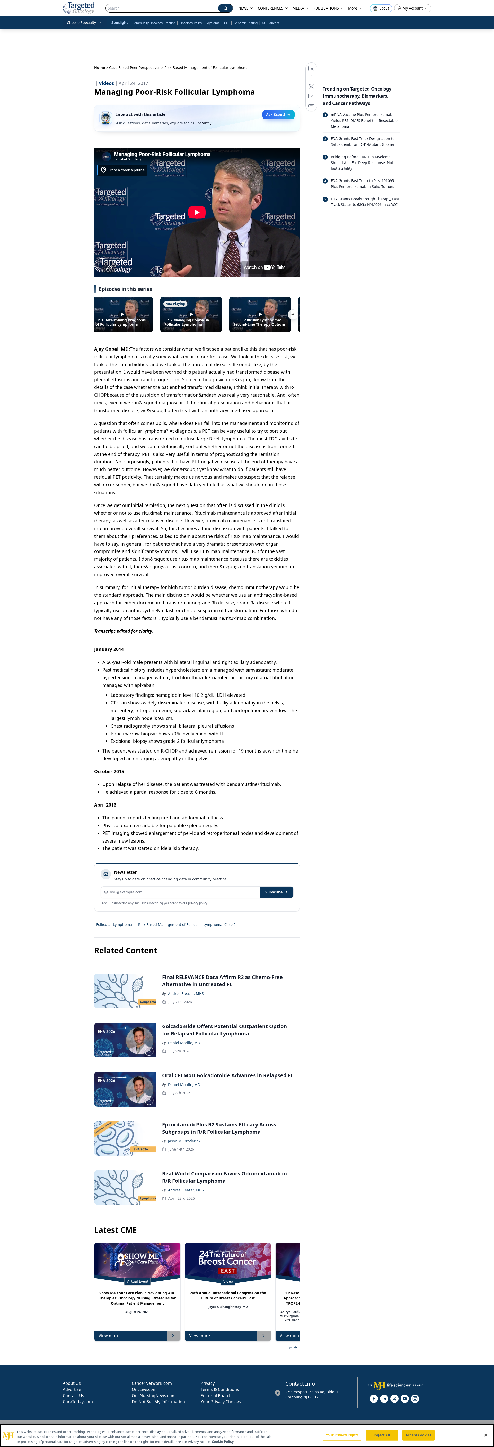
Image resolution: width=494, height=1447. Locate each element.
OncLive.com (144, 1389)
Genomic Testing (246, 23)
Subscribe (274, 892)
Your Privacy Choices (221, 1402)
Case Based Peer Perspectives (134, 67)
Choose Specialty (81, 22)
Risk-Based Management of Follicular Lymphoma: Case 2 (187, 924)
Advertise (72, 1389)
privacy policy (197, 903)
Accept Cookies (418, 1435)
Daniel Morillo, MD (184, 1042)
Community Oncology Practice (153, 23)
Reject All (382, 1435)
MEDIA (298, 8)
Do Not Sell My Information (158, 1402)
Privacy (208, 1383)
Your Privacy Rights (342, 1435)
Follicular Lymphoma (114, 924)
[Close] (485, 1435)
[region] (247, 1435)
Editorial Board (215, 1395)
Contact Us (73, 1395)
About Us (72, 1383)
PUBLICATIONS (326, 8)
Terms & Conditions (220, 1389)
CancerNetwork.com (152, 1383)
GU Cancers (270, 23)
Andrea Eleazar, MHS (186, 993)
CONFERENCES (270, 8)
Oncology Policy (191, 23)
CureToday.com (78, 1402)
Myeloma (213, 23)
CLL (226, 23)
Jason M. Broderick (184, 1140)
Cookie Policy (223, 1441)
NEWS (243, 8)
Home (99, 67)
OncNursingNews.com (154, 1395)
